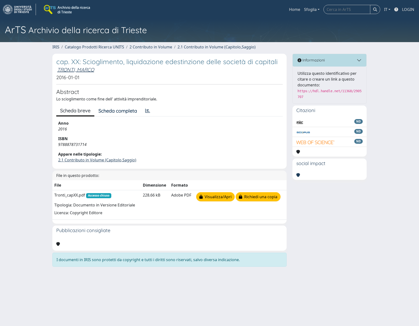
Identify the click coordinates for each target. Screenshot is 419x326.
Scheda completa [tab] (117, 111)
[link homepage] (19, 9)
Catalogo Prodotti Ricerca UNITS (94, 47)
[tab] (147, 111)
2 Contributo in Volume (150, 47)
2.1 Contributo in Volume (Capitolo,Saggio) (216, 47)
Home (294, 9)
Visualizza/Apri (217, 196)
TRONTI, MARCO (75, 70)
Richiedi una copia (259, 196)
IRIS (55, 47)
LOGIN (408, 9)
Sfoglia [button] (310, 9)
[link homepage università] (67, 9)
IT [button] (385, 9)
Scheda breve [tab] (75, 110)
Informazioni (313, 60)
